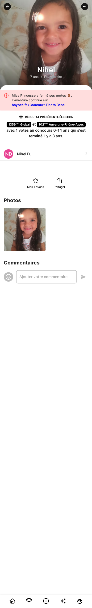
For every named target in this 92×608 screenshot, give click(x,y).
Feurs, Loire (53, 77)
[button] (7, 6)
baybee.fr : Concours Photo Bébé (38, 105)
